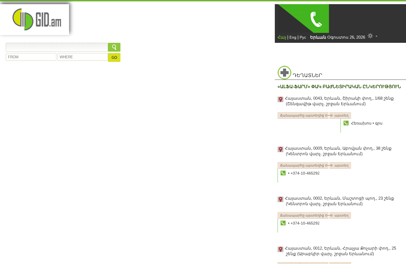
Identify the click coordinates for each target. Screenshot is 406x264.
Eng (292, 37)
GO (114, 58)
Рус (303, 37)
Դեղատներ (307, 75)
